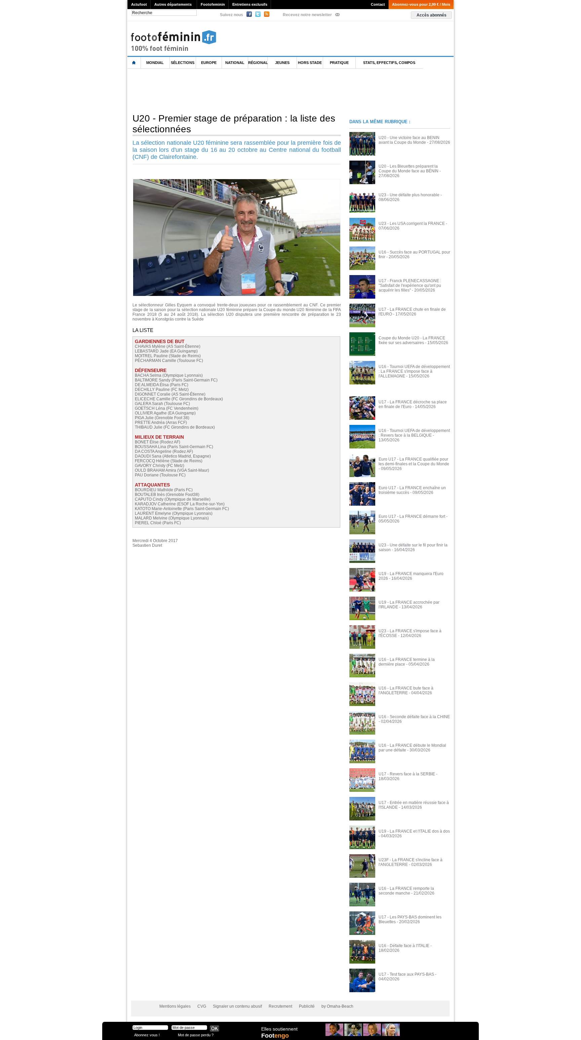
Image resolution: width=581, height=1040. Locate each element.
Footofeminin (213, 4)
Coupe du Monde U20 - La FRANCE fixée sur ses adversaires (412, 340)
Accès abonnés (432, 15)
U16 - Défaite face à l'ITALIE (404, 945)
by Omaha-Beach (337, 1006)
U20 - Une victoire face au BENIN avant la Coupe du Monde (409, 140)
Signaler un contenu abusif (237, 1006)
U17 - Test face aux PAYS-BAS (406, 974)
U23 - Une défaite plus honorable (409, 195)
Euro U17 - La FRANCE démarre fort (412, 516)
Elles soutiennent (279, 1029)
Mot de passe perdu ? (196, 1035)
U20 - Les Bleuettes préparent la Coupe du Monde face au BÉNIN (408, 168)
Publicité (307, 1006)
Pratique (339, 63)
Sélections (182, 63)
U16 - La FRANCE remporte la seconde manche (406, 891)
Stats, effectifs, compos (389, 63)
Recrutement (280, 1006)
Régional (258, 63)
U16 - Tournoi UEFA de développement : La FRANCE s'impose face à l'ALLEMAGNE (414, 371)
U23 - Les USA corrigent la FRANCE (412, 223)
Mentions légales (175, 1006)
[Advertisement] (249, 90)
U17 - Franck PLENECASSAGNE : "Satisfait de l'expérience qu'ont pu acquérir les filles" (410, 285)
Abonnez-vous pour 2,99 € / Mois (421, 4)
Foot (275, 1035)
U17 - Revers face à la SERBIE (407, 774)
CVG (201, 1006)
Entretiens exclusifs (249, 4)
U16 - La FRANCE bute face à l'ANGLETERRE (406, 690)
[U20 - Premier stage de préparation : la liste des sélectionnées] (236, 181)
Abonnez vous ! (147, 1035)
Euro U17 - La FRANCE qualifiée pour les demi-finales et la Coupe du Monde (414, 461)
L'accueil (134, 63)
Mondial (155, 63)
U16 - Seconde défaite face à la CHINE (414, 716)
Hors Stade (310, 63)
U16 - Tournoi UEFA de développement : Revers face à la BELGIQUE (414, 433)
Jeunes (282, 63)
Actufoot (139, 4)
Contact (378, 4)
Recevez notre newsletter (307, 14)
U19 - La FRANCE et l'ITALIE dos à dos (414, 831)
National (234, 63)
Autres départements (173, 4)
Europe (209, 63)
